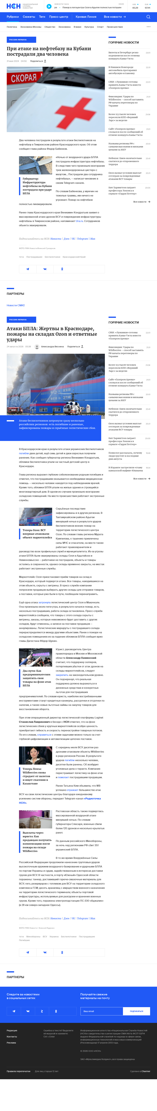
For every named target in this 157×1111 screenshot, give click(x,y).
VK (73, 238)
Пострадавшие (34, 257)
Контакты (12, 1036)
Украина (54, 936)
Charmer (146, 1071)
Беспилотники (52, 257)
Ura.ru (79, 221)
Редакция (12, 1030)
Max (92, 238)
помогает (64, 777)
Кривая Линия (86, 17)
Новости (55, 238)
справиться (44, 734)
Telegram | (83, 238)
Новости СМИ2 (16, 305)
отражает (72, 790)
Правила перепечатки (18, 1071)
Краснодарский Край (74, 257)
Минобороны (33, 936)
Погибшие (24, 940)
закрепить (62, 675)
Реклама (11, 1042)
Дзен (66, 238)
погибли (24, 453)
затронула (44, 602)
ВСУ (45, 936)
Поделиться (36, 61)
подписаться (136, 1011)
